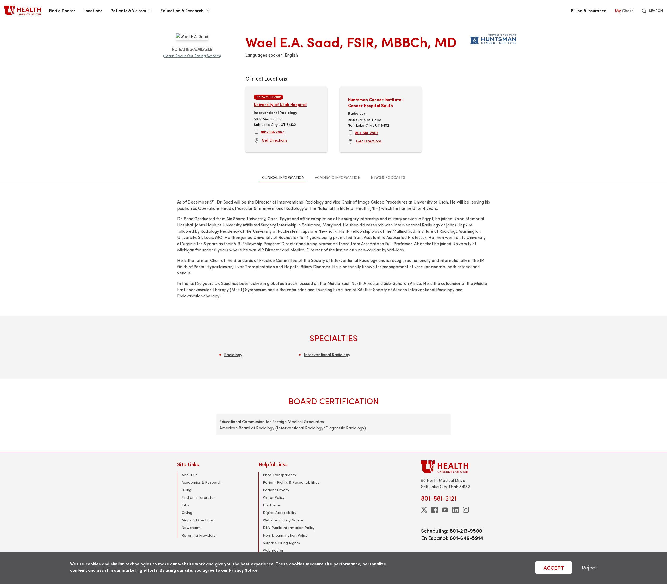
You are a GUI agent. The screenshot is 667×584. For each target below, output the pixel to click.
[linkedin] (455, 510)
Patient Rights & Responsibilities (291, 482)
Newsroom (191, 527)
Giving (187, 512)
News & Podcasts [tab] (388, 177)
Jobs (185, 504)
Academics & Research (201, 482)
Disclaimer (272, 504)
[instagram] (466, 510)
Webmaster (273, 550)
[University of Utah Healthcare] (455, 466)
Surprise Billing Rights (281, 542)
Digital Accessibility (279, 512)
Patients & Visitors (128, 10)
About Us (189, 474)
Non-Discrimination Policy (285, 535)
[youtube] (445, 510)
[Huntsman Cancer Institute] (493, 38)
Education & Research (181, 10)
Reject (589, 567)
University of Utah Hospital (280, 104)
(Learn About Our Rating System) (192, 55)
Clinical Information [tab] (283, 177)
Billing (187, 489)
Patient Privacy (276, 489)
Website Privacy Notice (283, 520)
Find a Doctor (62, 10)
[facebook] (434, 510)
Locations (92, 10)
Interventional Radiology (327, 354)
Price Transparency (279, 474)
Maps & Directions (198, 520)
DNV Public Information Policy (288, 527)
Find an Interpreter (198, 497)
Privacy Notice (243, 570)
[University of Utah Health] (22, 10)
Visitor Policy (274, 497)
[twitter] (424, 510)
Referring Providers (198, 535)
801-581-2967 (272, 131)
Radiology (233, 354)
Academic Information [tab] (337, 177)
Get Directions (274, 140)
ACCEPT (554, 567)
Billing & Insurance (589, 10)
